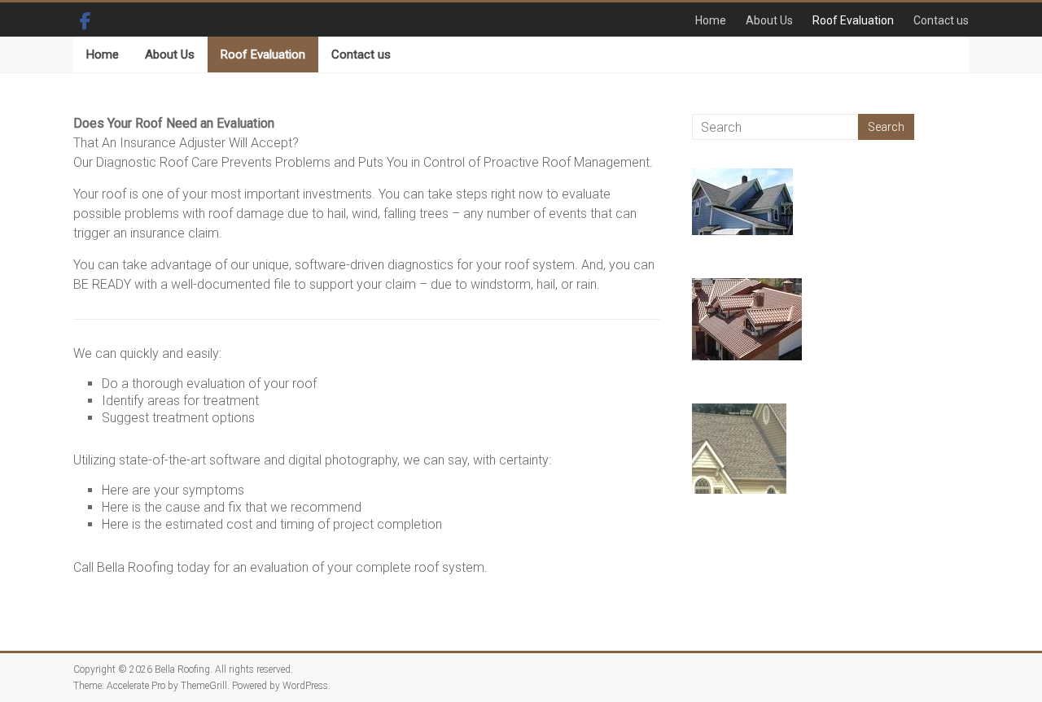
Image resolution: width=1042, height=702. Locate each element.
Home (710, 20)
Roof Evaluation (853, 20)
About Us (769, 20)
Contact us (941, 20)
